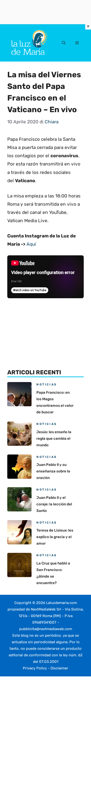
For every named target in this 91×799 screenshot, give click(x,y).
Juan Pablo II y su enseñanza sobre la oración (53, 471)
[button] (63, 43)
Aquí (31, 244)
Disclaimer (59, 668)
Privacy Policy (35, 668)
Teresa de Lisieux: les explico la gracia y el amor (54, 537)
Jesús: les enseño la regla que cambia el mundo (53, 438)
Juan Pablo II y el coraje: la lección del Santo (54, 504)
